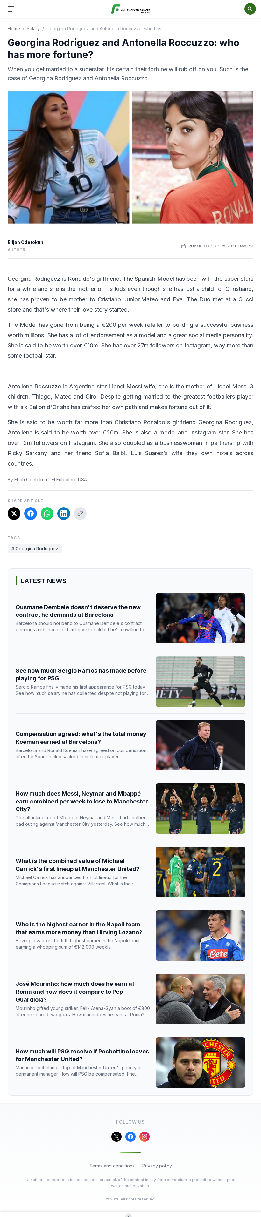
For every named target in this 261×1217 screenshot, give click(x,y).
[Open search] (250, 9)
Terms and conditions (112, 1165)
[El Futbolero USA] (131, 9)
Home (14, 28)
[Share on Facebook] (30, 513)
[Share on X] (14, 513)
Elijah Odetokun (25, 242)
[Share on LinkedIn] (63, 513)
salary (33, 28)
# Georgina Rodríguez (34, 548)
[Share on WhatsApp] (47, 513)
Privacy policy (157, 1165)
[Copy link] (80, 513)
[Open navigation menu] (11, 9)
